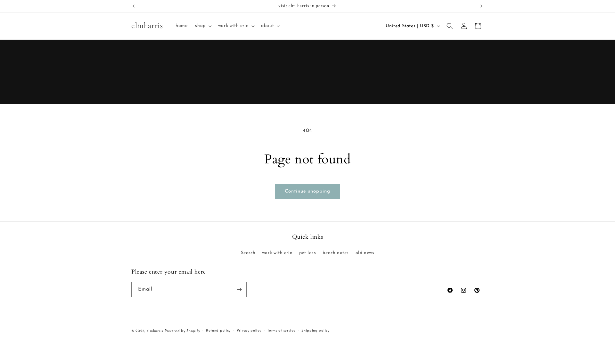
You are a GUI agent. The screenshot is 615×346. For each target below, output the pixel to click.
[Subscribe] (239, 289)
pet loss (307, 253)
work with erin (277, 253)
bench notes (336, 253)
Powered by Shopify (182, 331)
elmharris (155, 331)
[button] (202, 26)
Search (248, 253)
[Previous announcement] (134, 6)
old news (365, 253)
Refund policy (218, 331)
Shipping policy (315, 331)
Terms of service (281, 331)
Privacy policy (249, 331)
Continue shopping (307, 191)
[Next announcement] (481, 6)
